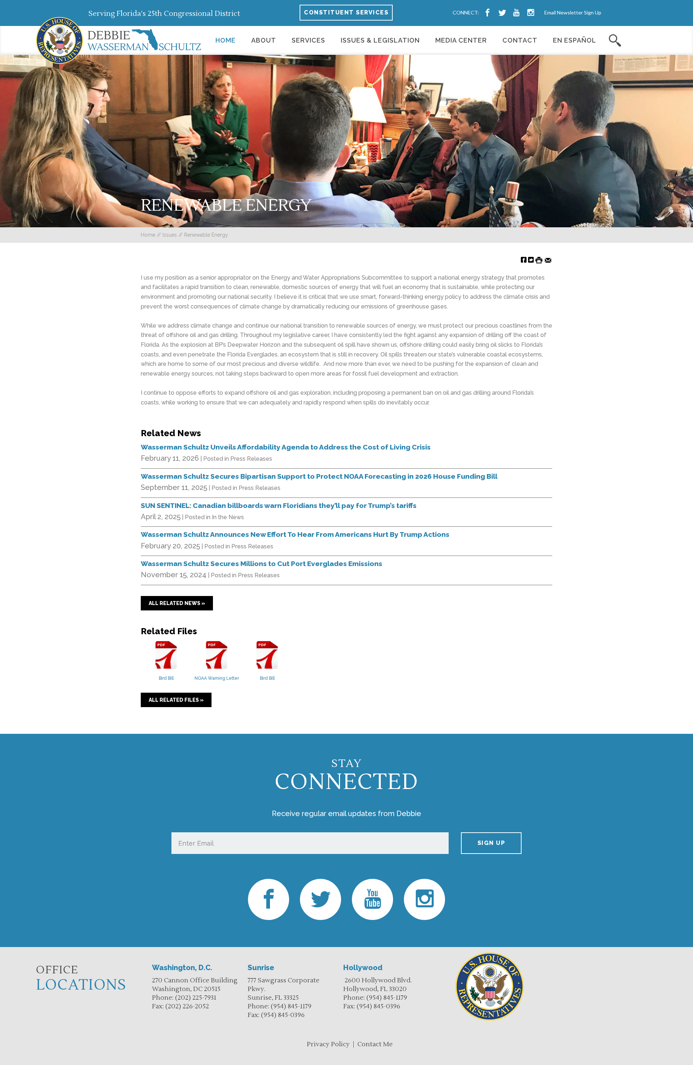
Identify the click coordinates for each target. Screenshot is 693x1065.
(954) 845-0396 (283, 1015)
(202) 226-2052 (187, 1006)
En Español (574, 40)
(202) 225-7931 (195, 998)
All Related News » (177, 603)
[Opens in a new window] (487, 13)
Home (225, 40)
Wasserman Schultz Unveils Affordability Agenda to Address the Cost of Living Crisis (286, 447)
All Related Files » (176, 700)
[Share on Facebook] (524, 259)
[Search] (615, 40)
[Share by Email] (548, 259)
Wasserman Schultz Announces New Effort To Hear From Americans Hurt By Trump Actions (295, 534)
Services (308, 40)
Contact (519, 40)
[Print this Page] (538, 259)
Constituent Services (346, 12)
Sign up (491, 843)
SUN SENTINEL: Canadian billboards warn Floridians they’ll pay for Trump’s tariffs (279, 505)
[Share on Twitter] (531, 259)
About (263, 40)
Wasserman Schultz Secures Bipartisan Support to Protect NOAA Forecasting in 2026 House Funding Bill (319, 476)
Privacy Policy (328, 1044)
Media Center (461, 40)
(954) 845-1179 (291, 1006)
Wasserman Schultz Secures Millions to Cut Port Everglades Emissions (261, 563)
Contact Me (375, 1044)
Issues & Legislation (380, 40)
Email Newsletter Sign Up (572, 12)
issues (169, 235)
